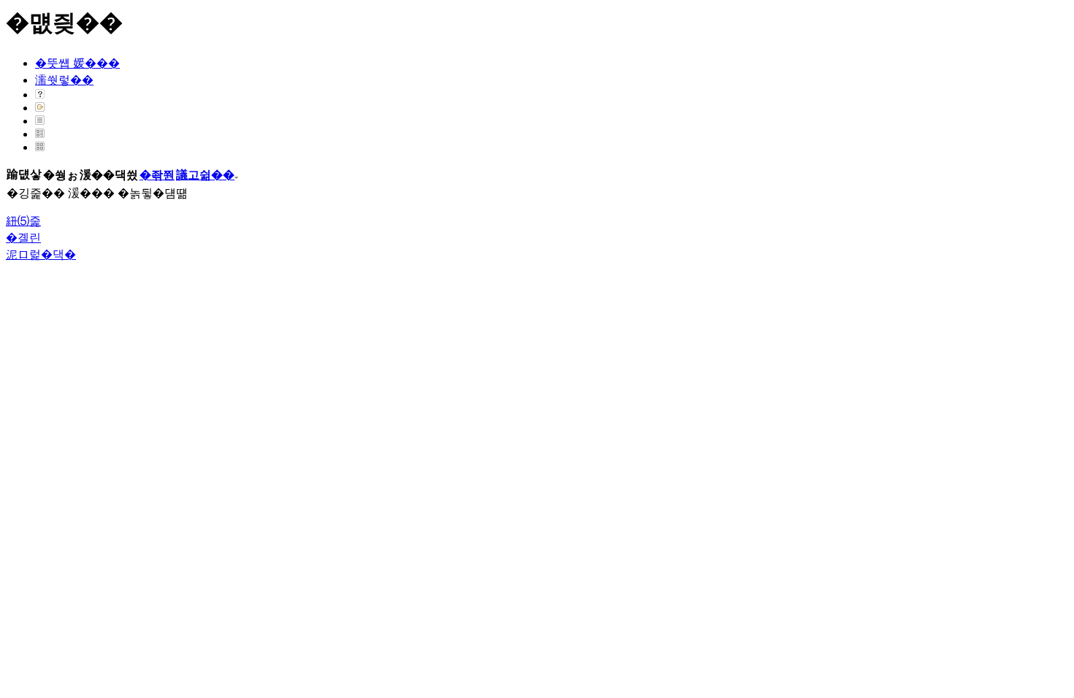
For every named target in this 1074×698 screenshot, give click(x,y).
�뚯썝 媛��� (77, 63)
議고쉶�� (205, 175)
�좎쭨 (157, 175)
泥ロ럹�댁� (41, 254)
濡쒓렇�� (64, 80)
